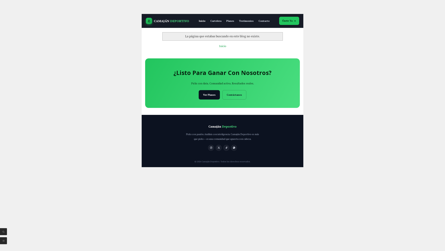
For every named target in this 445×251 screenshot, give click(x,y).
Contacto (264, 20)
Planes (230, 20)
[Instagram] (211, 148)
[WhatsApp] (234, 148)
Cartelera (215, 20)
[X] (219, 148)
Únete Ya (287, 20)
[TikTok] (226, 148)
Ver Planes (209, 94)
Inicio (202, 20)
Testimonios (246, 20)
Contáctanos (234, 94)
